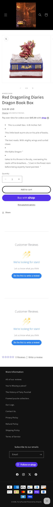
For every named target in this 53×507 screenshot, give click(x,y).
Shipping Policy (13, 430)
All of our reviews (14, 379)
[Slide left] (20, 88)
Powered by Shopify (34, 502)
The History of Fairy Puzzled (18, 392)
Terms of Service (13, 436)
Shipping (5, 113)
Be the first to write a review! (26, 275)
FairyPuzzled (22, 502)
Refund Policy (12, 424)
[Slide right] (33, 88)
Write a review (35, 357)
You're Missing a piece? (16, 385)
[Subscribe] (40, 454)
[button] (6, 15)
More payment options (26, 205)
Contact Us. (11, 411)
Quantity (5, 173)
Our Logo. (10, 404)
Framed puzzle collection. (17, 398)
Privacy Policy (12, 417)
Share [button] (8, 212)
